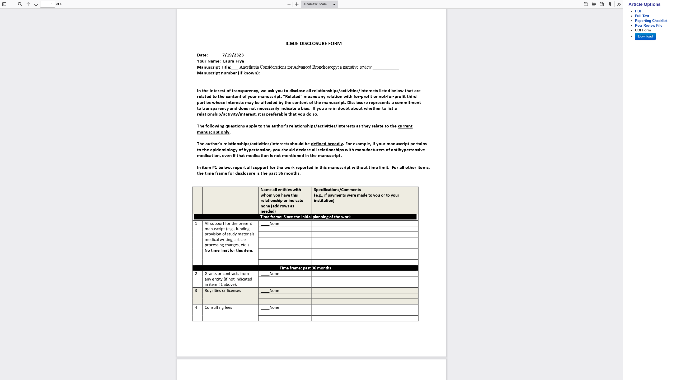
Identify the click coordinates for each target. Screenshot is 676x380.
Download (645, 36)
